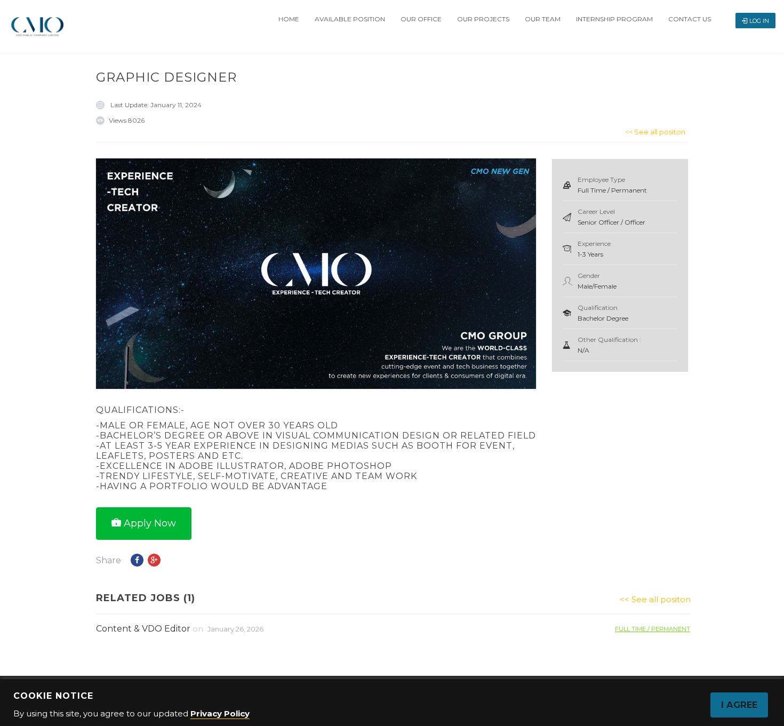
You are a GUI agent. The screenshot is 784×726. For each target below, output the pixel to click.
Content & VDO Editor (143, 629)
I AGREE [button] (739, 704)
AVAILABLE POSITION (350, 19)
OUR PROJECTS (483, 19)
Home (288, 19)
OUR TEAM (543, 19)
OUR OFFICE (421, 19)
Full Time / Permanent (652, 628)
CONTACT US (689, 19)
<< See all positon (655, 131)
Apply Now (150, 523)
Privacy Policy (220, 713)
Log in (759, 21)
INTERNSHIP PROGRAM (614, 19)
